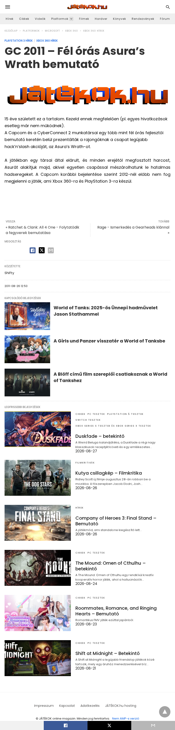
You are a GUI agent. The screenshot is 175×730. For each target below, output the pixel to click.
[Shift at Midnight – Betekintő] (38, 658)
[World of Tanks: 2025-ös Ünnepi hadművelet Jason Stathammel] (27, 316)
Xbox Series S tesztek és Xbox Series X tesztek (113, 426)
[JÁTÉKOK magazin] (87, 6)
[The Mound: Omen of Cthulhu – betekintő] (38, 568)
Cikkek (24, 19)
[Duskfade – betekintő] (38, 429)
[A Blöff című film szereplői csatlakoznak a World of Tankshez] (27, 382)
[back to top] (164, 711)
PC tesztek (96, 414)
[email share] (51, 250)
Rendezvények (143, 19)
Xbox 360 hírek (93, 31)
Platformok (59, 19)
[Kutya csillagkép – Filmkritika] (38, 478)
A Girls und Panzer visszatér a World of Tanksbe (109, 341)
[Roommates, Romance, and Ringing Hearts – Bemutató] (38, 613)
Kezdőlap (11, 31)
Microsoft (52, 31)
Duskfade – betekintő (99, 436)
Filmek (84, 19)
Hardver (101, 19)
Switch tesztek (87, 420)
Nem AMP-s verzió (125, 718)
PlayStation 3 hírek (19, 41)
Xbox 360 (71, 31)
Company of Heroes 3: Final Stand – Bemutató (116, 521)
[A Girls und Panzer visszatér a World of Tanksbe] (27, 349)
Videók (40, 19)
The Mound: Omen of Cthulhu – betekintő (110, 566)
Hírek (9, 19)
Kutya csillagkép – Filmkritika (108, 473)
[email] (153, 725)
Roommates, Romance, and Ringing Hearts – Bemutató (116, 611)
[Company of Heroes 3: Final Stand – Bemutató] (38, 523)
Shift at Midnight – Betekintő (107, 653)
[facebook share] (33, 250)
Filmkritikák (85, 462)
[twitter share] (42, 250)
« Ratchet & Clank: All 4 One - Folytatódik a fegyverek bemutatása (42, 230)
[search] (167, 7)
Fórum (165, 19)
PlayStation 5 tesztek (125, 414)
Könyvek (119, 19)
